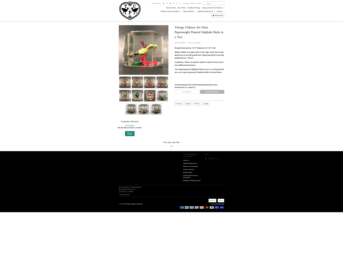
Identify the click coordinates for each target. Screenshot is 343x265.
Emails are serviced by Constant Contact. (160, 162)
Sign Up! (171, 167)
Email (147, 106)
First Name (149, 116)
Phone (148, 137)
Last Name (149, 127)
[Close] (197, 94)
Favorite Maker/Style (151, 147)
